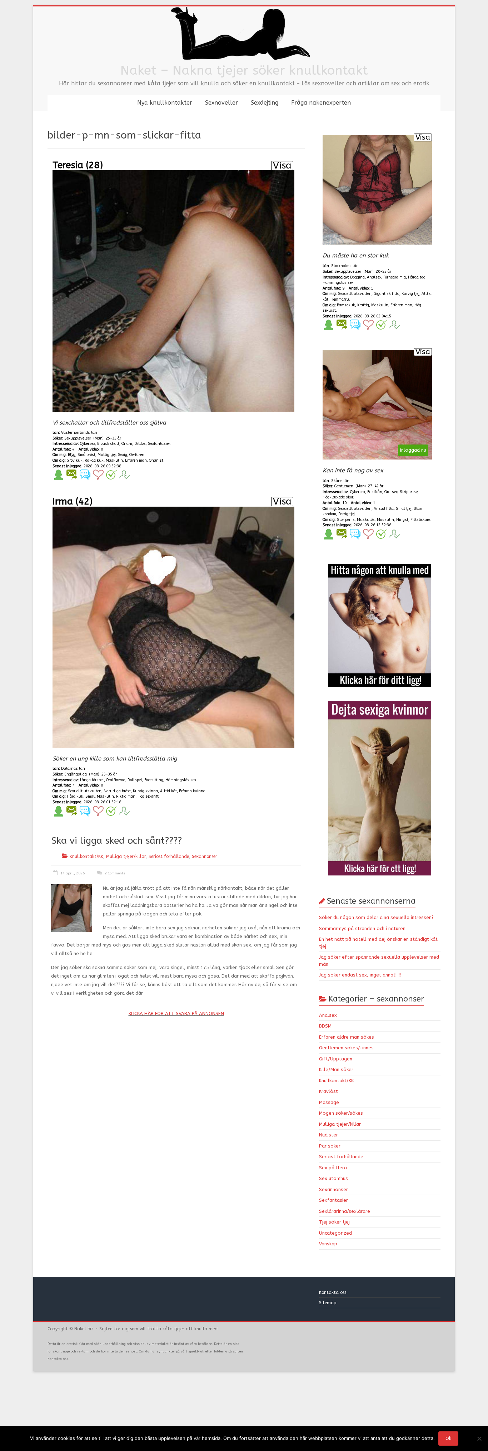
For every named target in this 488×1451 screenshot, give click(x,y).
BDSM (325, 1026)
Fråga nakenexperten (321, 102)
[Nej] (479, 1438)
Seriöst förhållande (169, 856)
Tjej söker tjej (334, 1222)
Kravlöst (328, 1091)
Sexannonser (204, 856)
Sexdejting (264, 102)
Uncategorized (335, 1233)
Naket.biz (84, 1328)
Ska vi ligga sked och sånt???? (116, 840)
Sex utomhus (333, 1178)
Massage (329, 1102)
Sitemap (328, 1302)
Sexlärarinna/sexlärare (344, 1211)
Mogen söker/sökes (341, 1113)
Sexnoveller (221, 102)
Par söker (329, 1146)
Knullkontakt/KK (86, 856)
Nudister (328, 1135)
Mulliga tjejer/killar (126, 856)
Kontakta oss (333, 1292)
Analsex (328, 1015)
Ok (448, 1438)
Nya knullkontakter (164, 102)
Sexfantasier (333, 1200)
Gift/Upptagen (335, 1058)
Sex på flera (333, 1167)
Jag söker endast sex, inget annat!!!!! (360, 975)
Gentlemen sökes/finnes (346, 1047)
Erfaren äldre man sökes (346, 1037)
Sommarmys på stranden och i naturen (362, 928)
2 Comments (114, 873)
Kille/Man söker (336, 1069)
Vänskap (328, 1243)
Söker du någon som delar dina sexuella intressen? (376, 917)
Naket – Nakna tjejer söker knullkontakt (244, 70)
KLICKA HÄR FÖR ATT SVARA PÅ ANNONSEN (176, 1013)
